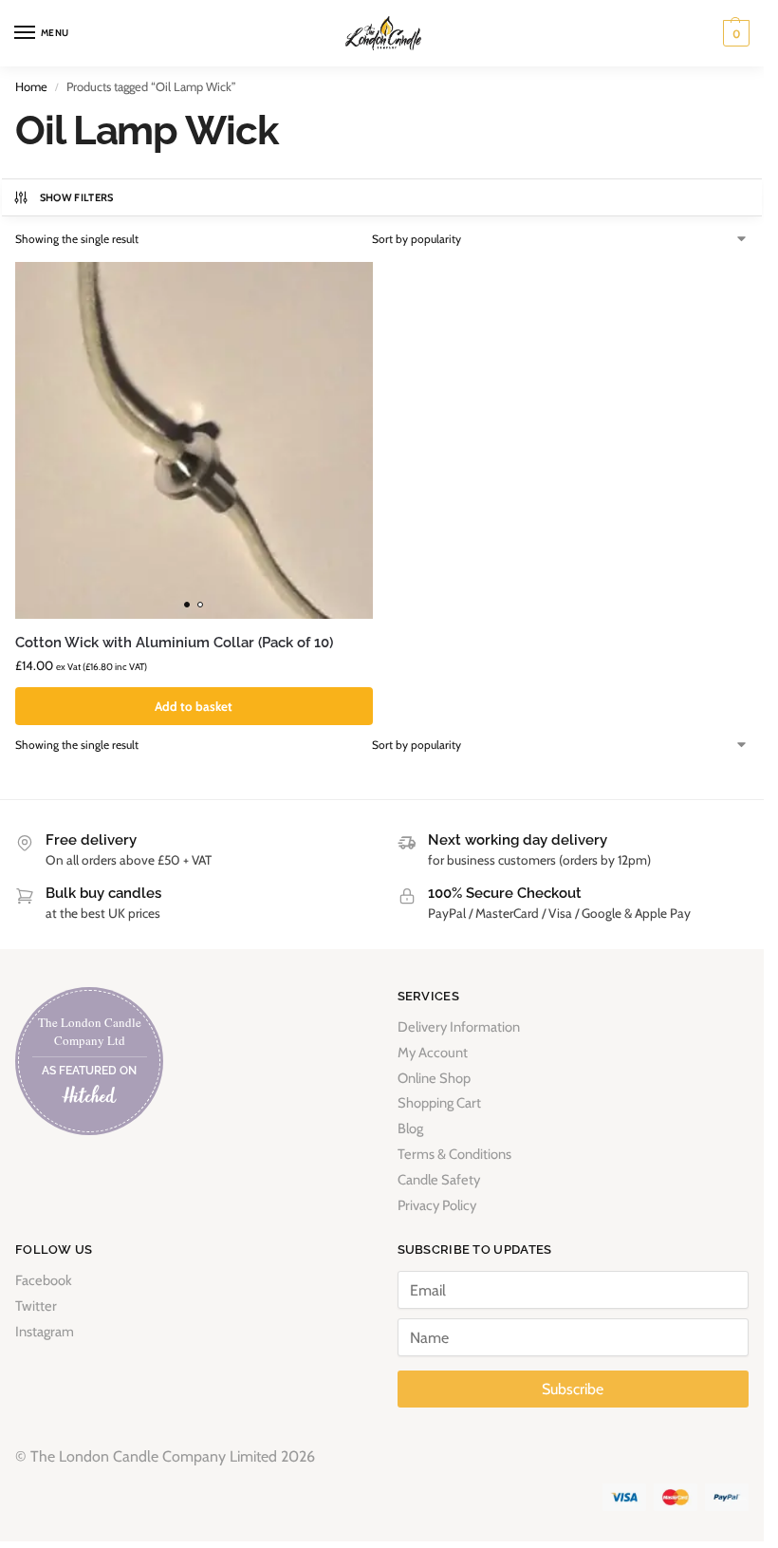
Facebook (43, 1280)
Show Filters (77, 197)
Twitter (36, 1306)
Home (31, 86)
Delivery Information (459, 1026)
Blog (410, 1128)
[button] (734, 33)
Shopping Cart (439, 1102)
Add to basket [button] (193, 706)
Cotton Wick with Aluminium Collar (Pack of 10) (174, 642)
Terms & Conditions (454, 1154)
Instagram (44, 1331)
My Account (433, 1052)
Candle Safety (439, 1179)
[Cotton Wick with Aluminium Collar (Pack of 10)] (194, 441)
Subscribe (572, 1389)
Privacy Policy (437, 1205)
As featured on (89, 1070)
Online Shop (434, 1078)
